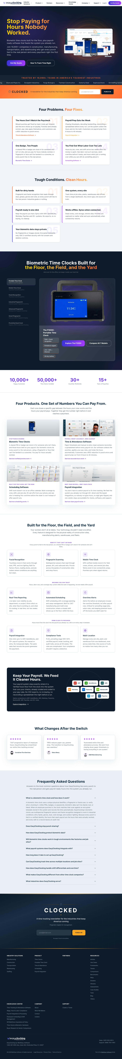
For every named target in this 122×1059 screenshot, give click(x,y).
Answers (93, 980)
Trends (92, 968)
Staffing (9, 971)
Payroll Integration (72, 135)
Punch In (107, 91)
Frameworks (94, 965)
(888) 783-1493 (110, 1042)
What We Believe (40, 1010)
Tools (92, 993)
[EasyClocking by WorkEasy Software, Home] (12, 3)
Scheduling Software (73, 160)
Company (85, 3)
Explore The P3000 (73, 343)
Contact (37, 1013)
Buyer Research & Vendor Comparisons (19, 1028)
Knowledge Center (72, 3)
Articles (92, 959)
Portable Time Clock (41, 962)
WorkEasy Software (106, 1052)
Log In (105, 3)
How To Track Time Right (40, 63)
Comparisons (94, 971)
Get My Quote (114, 3)
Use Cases (93, 962)
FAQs (92, 977)
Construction (11, 962)
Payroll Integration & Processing (17, 1013)
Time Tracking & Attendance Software (19, 1007)
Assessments (94, 987)
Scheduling (38, 968)
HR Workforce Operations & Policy (17, 1022)
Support (96, 3)
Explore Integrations (19, 704)
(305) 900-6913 (108, 1040)
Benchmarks (94, 974)
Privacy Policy (47, 1052)
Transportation (11, 965)
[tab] (21, 281)
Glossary (93, 983)
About (36, 1007)
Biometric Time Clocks (24, 160)
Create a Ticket (67, 1007)
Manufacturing (11, 959)
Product (38, 3)
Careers (37, 1017)
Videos (92, 999)
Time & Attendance (41, 965)
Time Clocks (38, 959)
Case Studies (94, 990)
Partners (49, 3)
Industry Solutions (27, 3)
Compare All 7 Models (98, 343)
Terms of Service (56, 1052)
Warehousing (11, 968)
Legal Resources (38, 1052)
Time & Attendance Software (26, 135)
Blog (91, 996)
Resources (59, 3)
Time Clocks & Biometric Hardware (17, 1025)
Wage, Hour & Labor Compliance (17, 1010)
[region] (61, 748)
